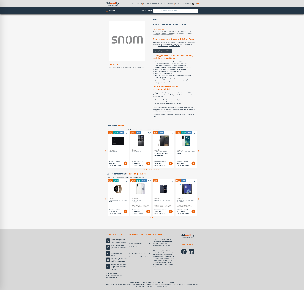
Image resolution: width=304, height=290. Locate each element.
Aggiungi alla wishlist (163, 51)
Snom (155, 19)
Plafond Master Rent (151, 4)
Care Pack (118, 165)
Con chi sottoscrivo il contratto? (137, 253)
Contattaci (187, 4)
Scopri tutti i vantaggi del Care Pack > (169, 46)
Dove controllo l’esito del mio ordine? (138, 256)
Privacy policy (172, 284)
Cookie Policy (181, 284)
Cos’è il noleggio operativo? (136, 240)
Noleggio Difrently (167, 4)
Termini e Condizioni (192, 284)
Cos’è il (134, 246)
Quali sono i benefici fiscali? (136, 260)
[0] (197, 4)
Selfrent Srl (166, 252)
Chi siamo (178, 4)
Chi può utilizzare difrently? (136, 243)
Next (198, 149)
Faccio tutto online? (134, 250)
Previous (105, 149)
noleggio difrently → (111, 277)
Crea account (137, 4)
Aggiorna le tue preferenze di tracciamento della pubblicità (152, 286)
